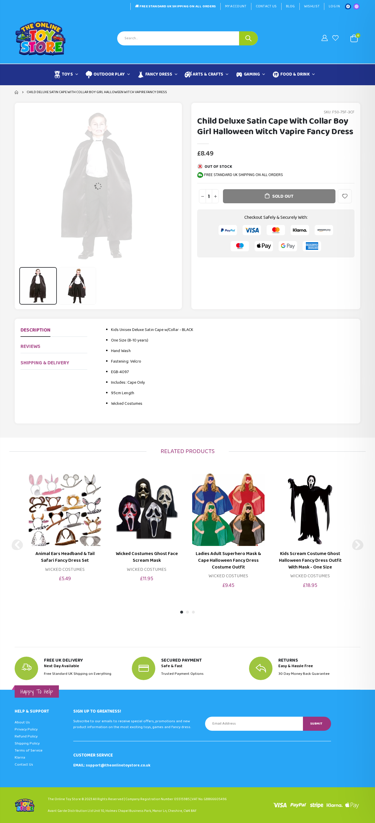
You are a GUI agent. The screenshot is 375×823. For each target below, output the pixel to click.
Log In (334, 6)
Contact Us (266, 6)
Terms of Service (28, 750)
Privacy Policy (26, 729)
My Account (236, 6)
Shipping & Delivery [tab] (45, 363)
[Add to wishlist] (345, 196)
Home (17, 92)
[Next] (358, 545)
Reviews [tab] (30, 347)
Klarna (20, 757)
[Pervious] (17, 545)
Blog (290, 6)
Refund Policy (26, 736)
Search (248, 38)
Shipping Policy (27, 743)
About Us (22, 722)
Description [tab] (35, 330)
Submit (316, 723)
